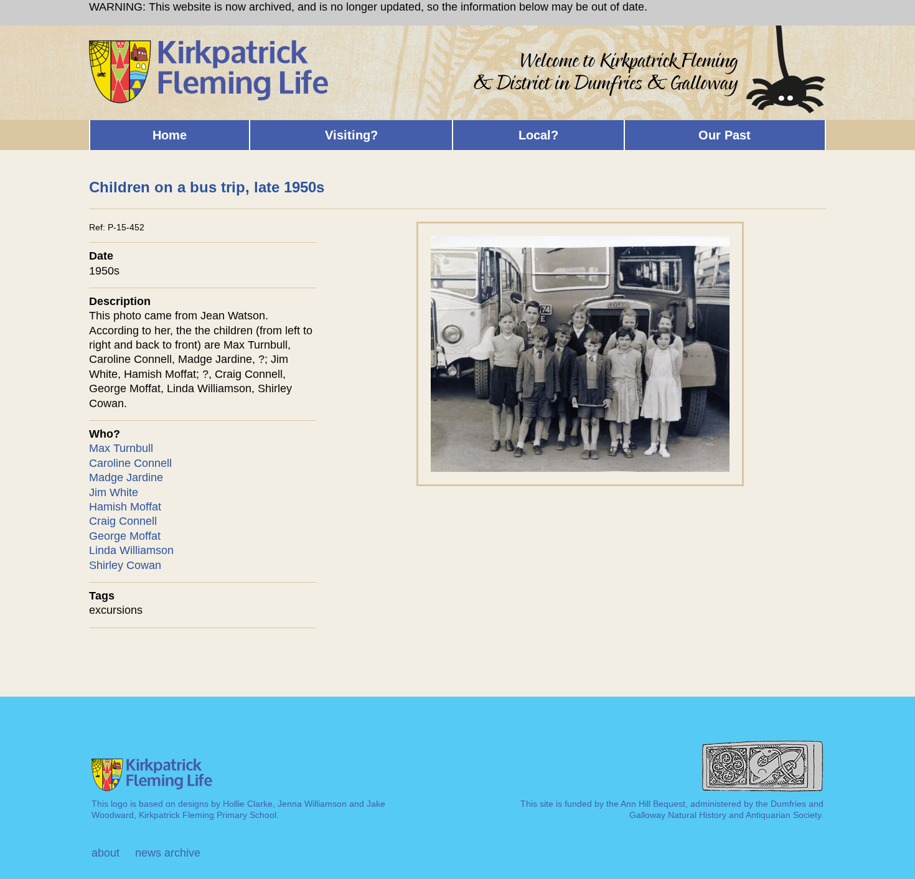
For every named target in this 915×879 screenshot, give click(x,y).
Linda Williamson (131, 550)
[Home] (209, 45)
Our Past (724, 135)
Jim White (113, 492)
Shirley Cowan (125, 565)
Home (169, 135)
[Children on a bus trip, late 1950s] (580, 228)
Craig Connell (123, 521)
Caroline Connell (130, 463)
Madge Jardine (126, 477)
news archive (167, 853)
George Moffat (125, 536)
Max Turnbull (121, 448)
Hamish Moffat (125, 507)
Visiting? (351, 135)
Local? (538, 135)
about (106, 853)
